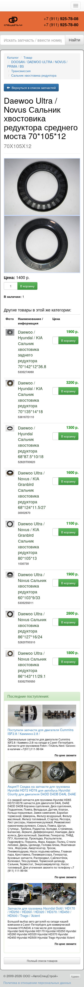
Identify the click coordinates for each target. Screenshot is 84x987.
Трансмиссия (21, 71)
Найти (74, 40)
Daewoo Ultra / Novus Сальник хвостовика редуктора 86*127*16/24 (32, 625)
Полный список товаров (42, 961)
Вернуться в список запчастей (33, 87)
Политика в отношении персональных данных (37, 982)
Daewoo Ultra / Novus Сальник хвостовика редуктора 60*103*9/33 (32, 585)
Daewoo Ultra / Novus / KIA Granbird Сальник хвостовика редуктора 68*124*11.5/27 (32, 490)
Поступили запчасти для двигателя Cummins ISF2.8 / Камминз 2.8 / (40, 731)
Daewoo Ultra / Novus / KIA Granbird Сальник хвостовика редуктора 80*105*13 (31, 541)
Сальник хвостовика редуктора (33, 75)
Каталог (13, 57)
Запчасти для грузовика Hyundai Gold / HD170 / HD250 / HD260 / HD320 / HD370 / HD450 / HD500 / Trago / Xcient (41, 912)
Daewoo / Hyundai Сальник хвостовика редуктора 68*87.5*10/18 (30, 442)
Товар (28, 57)
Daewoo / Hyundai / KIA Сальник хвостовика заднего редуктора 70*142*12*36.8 (32, 349)
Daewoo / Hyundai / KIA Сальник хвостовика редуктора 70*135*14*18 (30, 397)
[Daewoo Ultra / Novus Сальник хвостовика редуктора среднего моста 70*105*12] (42, 187)
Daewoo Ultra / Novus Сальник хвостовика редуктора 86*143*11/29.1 (32, 664)
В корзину (27, 286)
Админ (75, 976)
